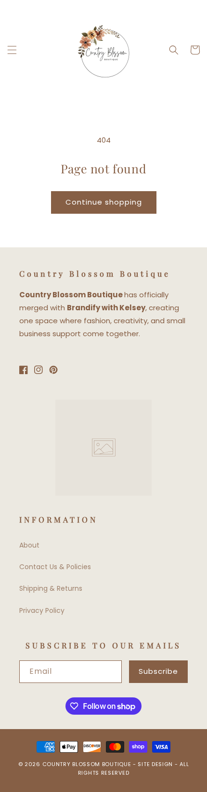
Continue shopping (103, 202)
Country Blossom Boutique (87, 764)
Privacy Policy (42, 610)
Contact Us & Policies (55, 567)
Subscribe (158, 671)
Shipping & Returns (50, 588)
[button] (12, 50)
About (29, 545)
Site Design (155, 764)
